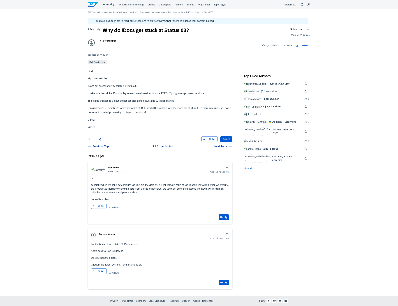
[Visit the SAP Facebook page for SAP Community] (269, 300)
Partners (179, 4)
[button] (297, 45)
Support (186, 301)
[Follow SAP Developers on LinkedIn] (285, 300)
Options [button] (307, 29)
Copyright (141, 301)
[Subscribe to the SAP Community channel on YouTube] (280, 300)
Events (190, 4)
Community (107, 4)
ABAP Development (97, 62)
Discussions (173, 12)
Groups (151, 4)
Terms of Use (126, 301)
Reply (223, 217)
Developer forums (169, 21)
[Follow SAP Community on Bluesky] (274, 300)
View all (248, 168)
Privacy (114, 301)
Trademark (173, 301)
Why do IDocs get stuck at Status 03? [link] (197, 12)
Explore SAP (291, 4)
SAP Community (94, 12)
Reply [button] (226, 139)
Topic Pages (220, 4)
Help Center (204, 4)
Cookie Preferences (203, 301)
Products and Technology (131, 4)
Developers (165, 4)
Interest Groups (120, 12)
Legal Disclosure (157, 301)
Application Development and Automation (147, 12)
